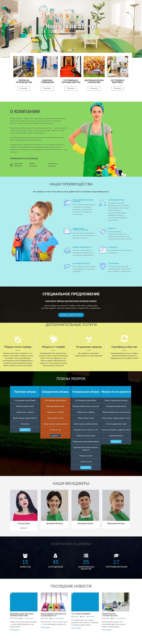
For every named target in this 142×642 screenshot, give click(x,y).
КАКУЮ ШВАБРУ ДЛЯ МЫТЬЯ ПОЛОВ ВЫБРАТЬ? (53, 615)
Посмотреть (24, 88)
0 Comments (29, 618)
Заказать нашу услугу (71, 315)
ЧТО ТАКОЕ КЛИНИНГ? (81, 614)
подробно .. (25, 430)
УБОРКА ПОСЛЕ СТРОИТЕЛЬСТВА (109, 615)
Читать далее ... (15, 630)
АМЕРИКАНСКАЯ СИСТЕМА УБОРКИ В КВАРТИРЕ (21, 615)
